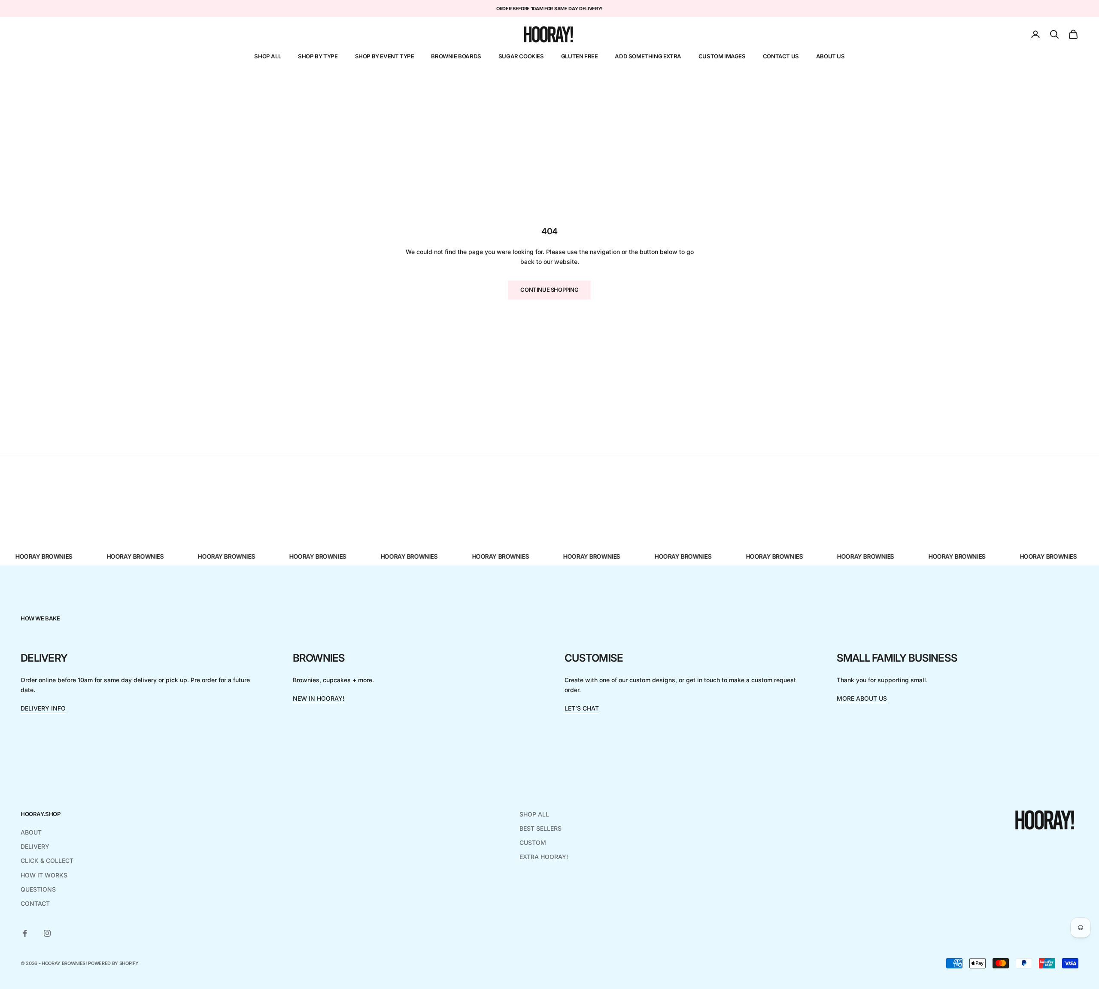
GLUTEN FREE (579, 56)
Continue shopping (549, 289)
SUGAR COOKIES (521, 56)
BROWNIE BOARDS (456, 56)
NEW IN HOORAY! (318, 698)
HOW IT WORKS (44, 875)
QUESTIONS (38, 889)
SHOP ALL (267, 56)
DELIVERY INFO (43, 708)
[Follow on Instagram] (47, 933)
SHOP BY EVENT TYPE (384, 56)
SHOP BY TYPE (317, 56)
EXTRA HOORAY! (543, 856)
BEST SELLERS (540, 828)
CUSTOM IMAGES (722, 56)
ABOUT (31, 832)
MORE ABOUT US (862, 698)
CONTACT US (781, 56)
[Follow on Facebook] (25, 933)
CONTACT (35, 903)
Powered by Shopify (113, 963)
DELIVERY (35, 846)
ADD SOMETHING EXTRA (648, 56)
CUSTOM (532, 842)
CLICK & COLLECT (47, 860)
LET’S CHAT (582, 708)
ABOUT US (830, 56)
